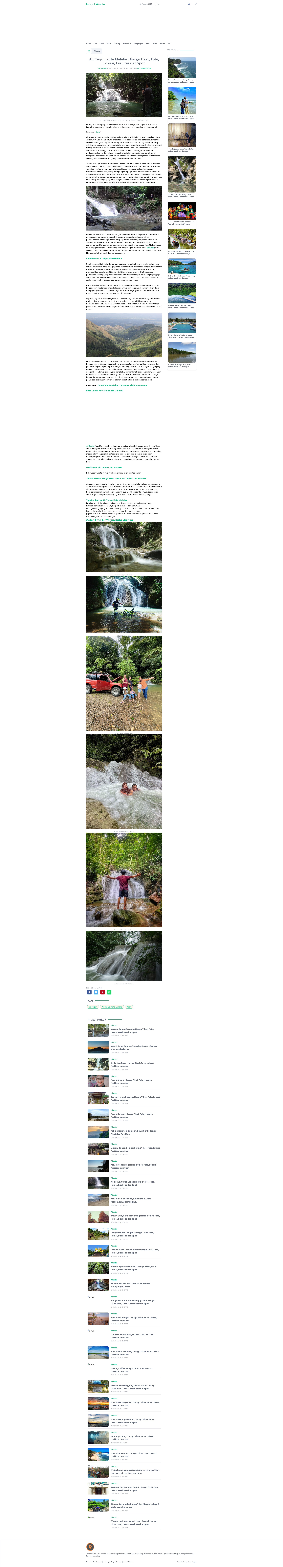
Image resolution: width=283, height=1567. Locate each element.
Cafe (95, 44)
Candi (101, 44)
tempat (150, 247)
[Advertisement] (141, 24)
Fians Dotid (102, 68)
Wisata (162, 44)
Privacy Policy (108, 1562)
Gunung (117, 44)
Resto (155, 44)
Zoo (168, 44)
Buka (98, 132)
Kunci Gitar (127, 1562)
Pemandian (127, 44)
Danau (108, 44)
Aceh (129, 1007)
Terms (118, 1562)
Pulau (148, 44)
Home (88, 44)
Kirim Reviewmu (144, 68)
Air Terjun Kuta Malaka (112, 1007)
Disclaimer (97, 1562)
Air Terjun (90, 446)
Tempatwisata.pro (190, 1562)
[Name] (189, 4)
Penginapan (138, 44)
